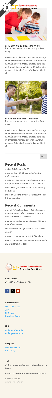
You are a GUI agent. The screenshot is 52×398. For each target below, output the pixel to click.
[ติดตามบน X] (13, 291)
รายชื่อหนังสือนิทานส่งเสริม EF (17, 169)
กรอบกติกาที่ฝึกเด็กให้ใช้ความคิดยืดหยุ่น (22, 118)
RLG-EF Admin (11, 240)
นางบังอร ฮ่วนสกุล (12, 236)
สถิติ (7, 310)
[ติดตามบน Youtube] (18, 291)
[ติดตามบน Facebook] (7, 291)
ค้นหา (43, 156)
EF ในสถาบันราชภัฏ (14, 330)
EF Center (10, 313)
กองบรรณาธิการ (15, 48)
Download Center (13, 316)
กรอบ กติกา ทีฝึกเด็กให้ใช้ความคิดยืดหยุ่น (22, 46)
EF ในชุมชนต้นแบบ (14, 333)
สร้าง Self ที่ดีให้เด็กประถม (33, 236)
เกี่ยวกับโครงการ (12, 306)
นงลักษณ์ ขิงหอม (12, 228)
